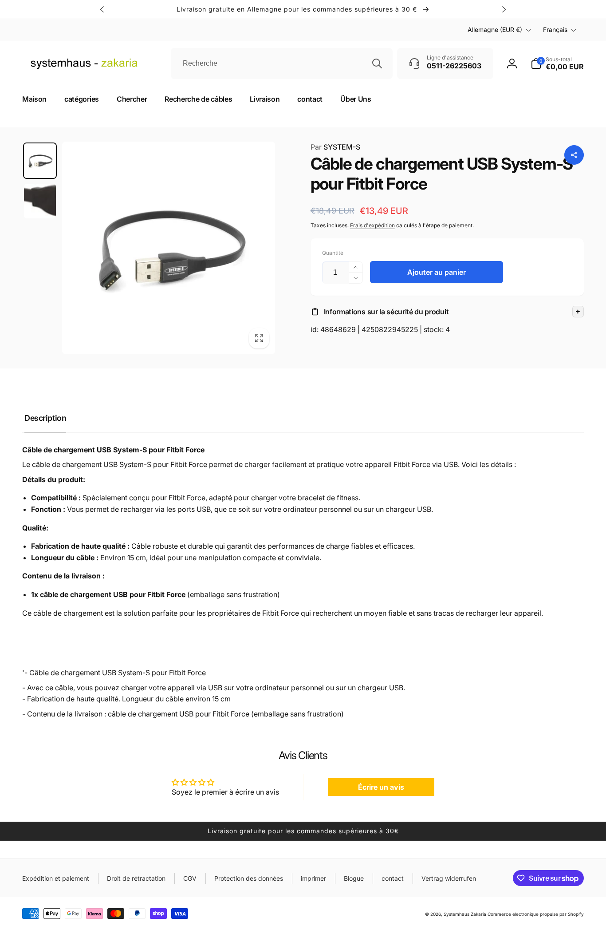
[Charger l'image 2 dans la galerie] (40, 201)
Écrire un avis (381, 787)
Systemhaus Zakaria (465, 914)
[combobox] (282, 63)
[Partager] (574, 155)
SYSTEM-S (335, 146)
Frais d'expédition (372, 225)
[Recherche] (377, 63)
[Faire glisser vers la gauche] (102, 9)
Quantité (332, 253)
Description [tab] (45, 418)
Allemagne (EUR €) (495, 29)
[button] (447, 311)
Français (555, 29)
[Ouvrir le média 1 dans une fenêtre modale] (168, 248)
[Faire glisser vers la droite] (503, 9)
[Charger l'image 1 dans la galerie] (40, 160)
